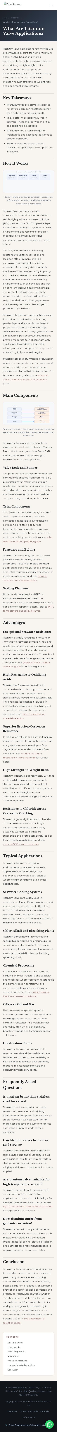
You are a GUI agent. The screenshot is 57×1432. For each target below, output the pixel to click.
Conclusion (12, 1370)
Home (5, 18)
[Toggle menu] (50, 5)
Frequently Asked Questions (21, 1365)
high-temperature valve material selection (27, 1206)
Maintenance (28, 1417)
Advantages (13, 1356)
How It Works (13, 1347)
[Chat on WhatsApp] (49, 1424)
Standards (33, 1411)
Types (23, 1411)
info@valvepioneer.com (37, 1391)
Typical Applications (17, 1361)
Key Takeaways (14, 1343)
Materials (15, 18)
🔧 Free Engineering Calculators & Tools (28, 1425)
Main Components (16, 1352)
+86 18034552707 (28, 1395)
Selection (13, 1411)
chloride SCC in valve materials (20, 844)
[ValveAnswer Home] (15, 5)
